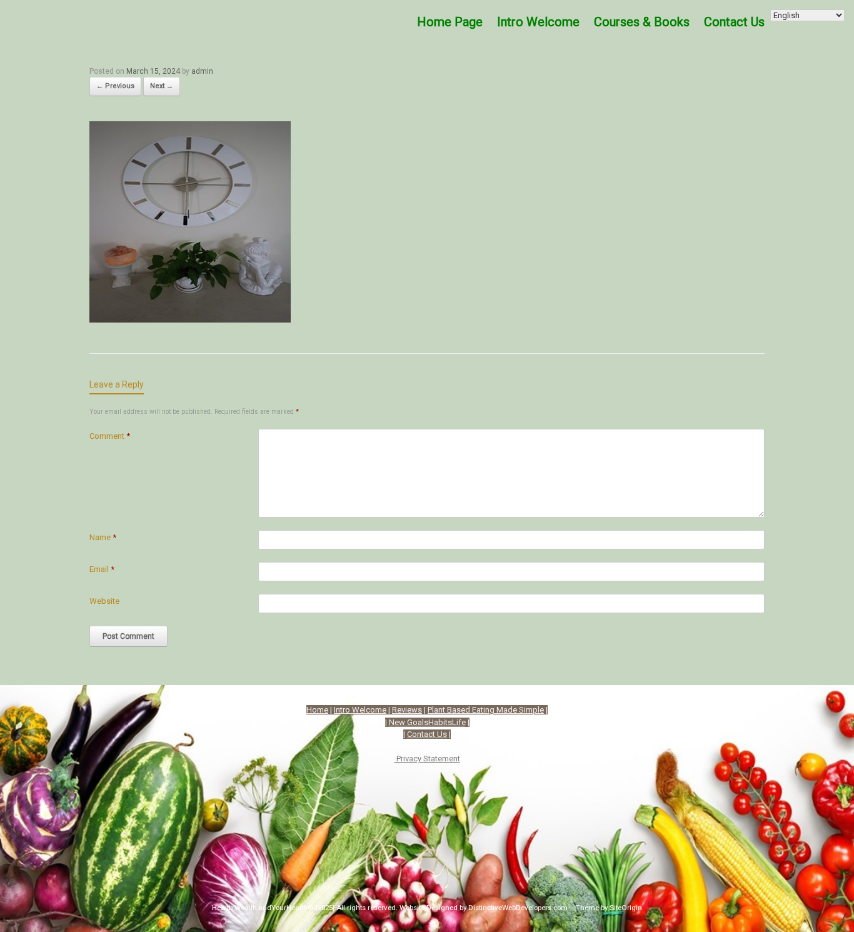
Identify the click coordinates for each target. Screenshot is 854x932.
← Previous (115, 86)
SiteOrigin (626, 907)
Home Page (450, 21)
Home (317, 709)
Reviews (407, 709)
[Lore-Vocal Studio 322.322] (190, 318)
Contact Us (427, 734)
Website (104, 601)
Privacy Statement (427, 758)
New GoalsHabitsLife (427, 722)
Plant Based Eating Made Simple (486, 709)
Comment (109, 436)
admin (202, 71)
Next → (161, 86)
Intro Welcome (538, 21)
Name (102, 537)
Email (101, 569)
